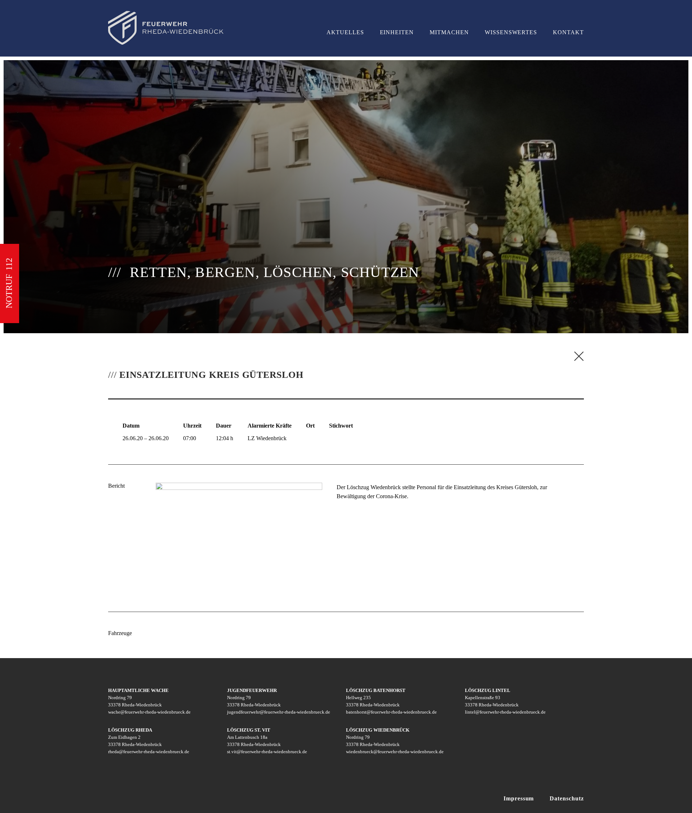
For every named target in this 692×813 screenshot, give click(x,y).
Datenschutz (567, 798)
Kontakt (568, 32)
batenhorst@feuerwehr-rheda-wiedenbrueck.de (391, 712)
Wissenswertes (511, 32)
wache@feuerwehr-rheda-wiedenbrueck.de (149, 712)
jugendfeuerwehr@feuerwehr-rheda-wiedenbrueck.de (278, 712)
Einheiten (397, 32)
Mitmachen (449, 32)
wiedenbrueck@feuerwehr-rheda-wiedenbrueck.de (395, 751)
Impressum (519, 798)
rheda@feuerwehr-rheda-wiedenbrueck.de (148, 751)
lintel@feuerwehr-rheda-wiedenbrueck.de (505, 712)
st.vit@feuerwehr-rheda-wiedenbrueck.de (267, 751)
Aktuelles (345, 32)
